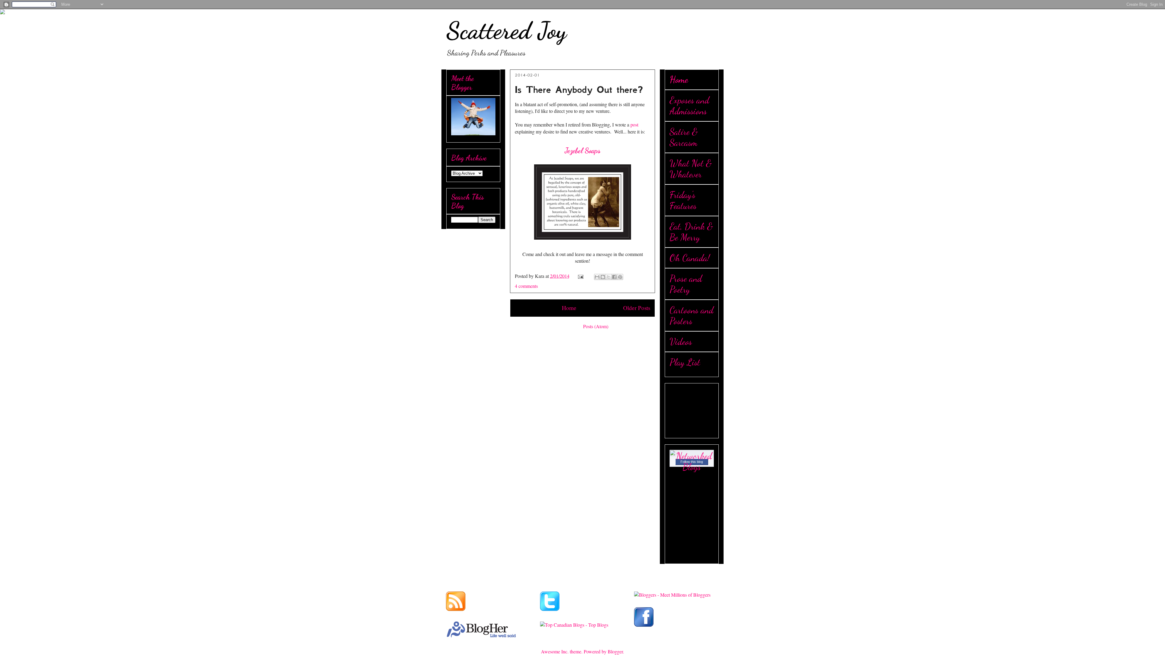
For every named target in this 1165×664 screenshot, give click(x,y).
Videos (681, 341)
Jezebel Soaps (582, 150)
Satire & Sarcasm (684, 137)
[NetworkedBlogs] (691, 466)
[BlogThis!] (603, 277)
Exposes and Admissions (689, 105)
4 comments (526, 286)
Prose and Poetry (686, 284)
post (633, 124)
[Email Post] (580, 276)
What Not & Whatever (691, 169)
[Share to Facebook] (614, 277)
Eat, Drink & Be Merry (691, 232)
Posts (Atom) (595, 326)
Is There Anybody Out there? (579, 89)
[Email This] (597, 277)
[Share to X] (609, 277)
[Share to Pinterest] (620, 277)
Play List (685, 362)
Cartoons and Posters (692, 315)
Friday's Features (683, 200)
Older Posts (636, 308)
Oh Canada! (690, 257)
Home (569, 308)
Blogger (615, 651)
